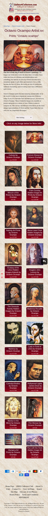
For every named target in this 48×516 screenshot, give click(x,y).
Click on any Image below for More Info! (24, 123)
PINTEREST (24, 497)
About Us (39, 486)
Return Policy (15, 494)
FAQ (8, 489)
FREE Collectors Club (24, 486)
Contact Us (16, 489)
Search (39, 489)
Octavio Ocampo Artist (18, 26)
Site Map (14, 492)
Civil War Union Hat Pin (19, 506)
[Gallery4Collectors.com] (24, 8)
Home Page (7, 26)
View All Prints (28, 489)
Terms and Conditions (30, 494)
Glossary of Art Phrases (28, 492)
